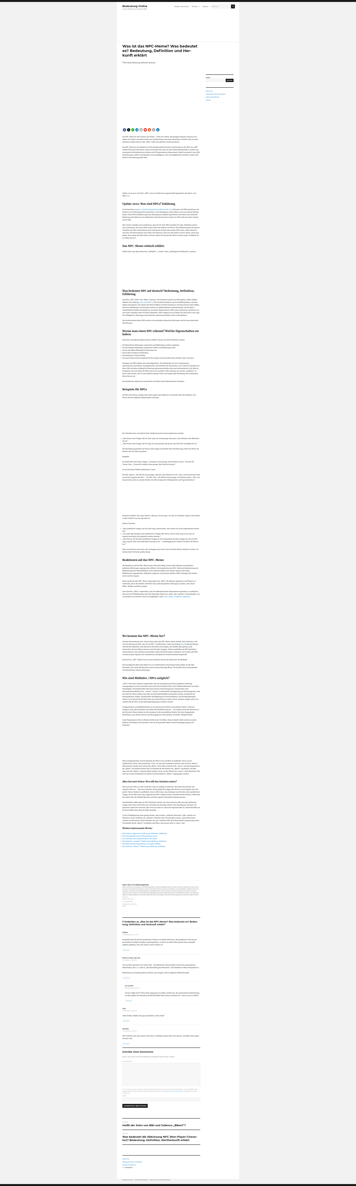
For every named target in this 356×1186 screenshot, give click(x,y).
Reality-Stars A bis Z (181, 6)
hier (128, 196)
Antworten (126, 950)
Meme (124, 906)
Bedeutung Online (134, 6)
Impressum (125, 1159)
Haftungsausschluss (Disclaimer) (132, 1162)
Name (124, 1095)
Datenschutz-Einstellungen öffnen (160, 1180)
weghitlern (186, 597)
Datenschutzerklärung (174, 1091)
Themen (195, 6)
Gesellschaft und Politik (129, 904)
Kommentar (127, 1061)
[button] (124, 129)
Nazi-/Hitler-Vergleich (172, 597)
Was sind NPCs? (146, 302)
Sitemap (208, 100)
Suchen (208, 77)
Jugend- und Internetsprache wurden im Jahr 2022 (154, 209)
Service (205, 6)
